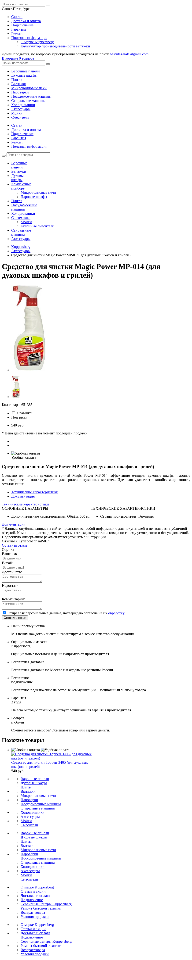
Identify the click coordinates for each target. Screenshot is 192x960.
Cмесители (20, 117)
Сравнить (24, 413)
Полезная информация (29, 38)
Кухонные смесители (37, 226)
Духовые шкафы (24, 75)
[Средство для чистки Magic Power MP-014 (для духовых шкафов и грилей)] (28, 370)
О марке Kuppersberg (37, 42)
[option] (100, 328)
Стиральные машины (28, 101)
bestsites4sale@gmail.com (129, 54)
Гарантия (18, 29)
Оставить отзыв (14, 545)
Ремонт (17, 34)
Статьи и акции (33, 891)
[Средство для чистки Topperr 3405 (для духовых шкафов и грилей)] (56, 758)
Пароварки (20, 92)
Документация (23, 496)
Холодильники (23, 105)
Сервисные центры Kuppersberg (46, 904)
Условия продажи (35, 917)
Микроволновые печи (29, 88)
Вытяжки (18, 84)
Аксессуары (20, 109)
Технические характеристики (34, 492)
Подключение (22, 25)
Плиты (16, 80)
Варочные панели (25, 71)
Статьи (16, 17)
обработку (116, 613)
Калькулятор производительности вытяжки (55, 46)
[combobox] (16, 9)
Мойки (16, 113)
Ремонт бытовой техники (41, 908)
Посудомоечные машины (31, 96)
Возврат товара (33, 912)
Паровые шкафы (34, 197)
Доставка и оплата (26, 21)
